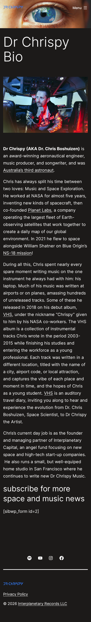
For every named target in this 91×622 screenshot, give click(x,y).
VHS (7, 314)
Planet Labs (39, 210)
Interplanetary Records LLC (42, 603)
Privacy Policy (15, 594)
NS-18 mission (17, 253)
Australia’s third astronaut (28, 170)
